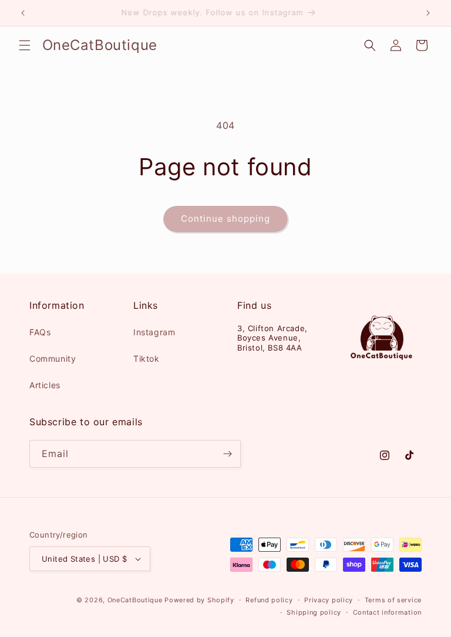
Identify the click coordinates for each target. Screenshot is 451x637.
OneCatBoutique (135, 600)
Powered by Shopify (199, 600)
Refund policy (268, 600)
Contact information (387, 612)
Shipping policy (314, 612)
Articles (44, 385)
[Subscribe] (227, 454)
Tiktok (146, 358)
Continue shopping (225, 218)
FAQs (40, 332)
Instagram (154, 332)
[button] (25, 45)
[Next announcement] (428, 13)
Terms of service (393, 600)
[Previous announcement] (23, 13)
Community (52, 358)
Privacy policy (328, 600)
